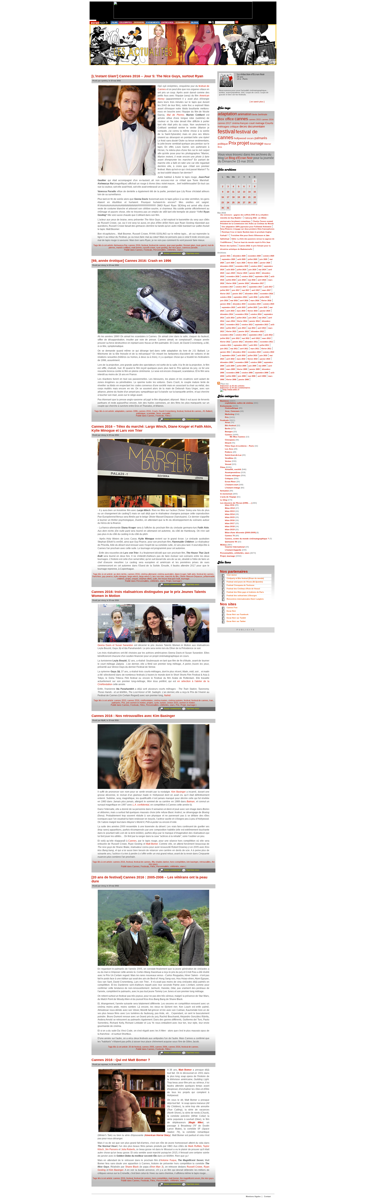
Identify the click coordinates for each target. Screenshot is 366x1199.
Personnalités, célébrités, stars (167, 250)
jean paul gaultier (174, 245)
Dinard (228, 443)
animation (244, 114)
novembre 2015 (254, 304)
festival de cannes (157, 245)
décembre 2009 (226, 362)
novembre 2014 (241, 314)
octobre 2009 (256, 362)
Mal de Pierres (175, 115)
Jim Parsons (111, 1149)
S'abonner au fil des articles (232, 386)
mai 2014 (262, 318)
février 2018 (231, 283)
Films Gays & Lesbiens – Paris (239, 446)
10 (228, 192)
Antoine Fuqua (168, 1160)
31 (228, 208)
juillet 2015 (252, 307)
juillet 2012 (225, 338)
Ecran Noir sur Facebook (237, 614)
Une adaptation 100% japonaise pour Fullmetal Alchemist (246, 227)
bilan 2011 (229, 505)
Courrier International (235, 547)
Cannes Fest (232, 608)
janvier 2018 (243, 283)
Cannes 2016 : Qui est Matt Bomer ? (121, 1060)
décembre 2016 (251, 294)
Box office (226, 119)
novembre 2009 (241, 362)
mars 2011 (254, 349)
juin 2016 (224, 301)
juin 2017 (236, 290)
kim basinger (192, 862)
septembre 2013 (261, 325)
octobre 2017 (240, 287)
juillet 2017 (225, 290)
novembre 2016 (266, 294)
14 (249, 192)
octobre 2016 (225, 297)
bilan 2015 (230, 517)
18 (233, 197)
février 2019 (242, 273)
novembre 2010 (254, 352)
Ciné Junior (232, 575)
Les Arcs (229, 449)
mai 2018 (251, 280)
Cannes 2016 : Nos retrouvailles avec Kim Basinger (133, 716)
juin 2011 (224, 349)
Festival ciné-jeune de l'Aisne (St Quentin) (245, 582)
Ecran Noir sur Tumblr (236, 618)
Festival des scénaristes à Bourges (242, 596)
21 (249, 197)
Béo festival (230, 425)
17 (228, 197)
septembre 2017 (255, 287)
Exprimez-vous (192, 253)
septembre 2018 (261, 276)
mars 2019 (230, 273)
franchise (96, 576)
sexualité (166, 413)
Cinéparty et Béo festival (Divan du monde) (245, 578)
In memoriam (226, 494)
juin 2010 (263, 355)
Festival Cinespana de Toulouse (240, 585)
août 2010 (241, 355)
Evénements (226, 406)
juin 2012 (236, 338)
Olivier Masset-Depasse (191, 576)
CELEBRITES (126, 22)
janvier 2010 (265, 359)
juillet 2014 (241, 318)
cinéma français (240, 123)
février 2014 (242, 321)
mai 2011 (234, 349)
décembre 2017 (257, 283)
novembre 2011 (266, 342)
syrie (156, 702)
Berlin (254, 114)
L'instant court (231, 485)
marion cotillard (123, 247)
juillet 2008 (231, 376)
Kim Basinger (178, 791)
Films (167, 415)
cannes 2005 (148, 1047)
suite (155, 578)
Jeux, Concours (232, 411)
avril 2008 (262, 376)
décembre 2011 (251, 342)
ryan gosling (162, 247)
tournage (185, 578)
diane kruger (180, 574)
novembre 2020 (254, 256)
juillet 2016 (264, 297)
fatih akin (191, 574)
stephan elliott (145, 578)
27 (244, 202)
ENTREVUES (167, 22)
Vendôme (229, 458)
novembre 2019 (241, 266)
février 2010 (253, 359)
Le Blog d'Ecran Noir (239, 158)
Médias (223, 545)
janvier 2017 (237, 294)
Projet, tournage (173, 581)
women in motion (187, 702)
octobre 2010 (268, 352)
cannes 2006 (161, 1047)
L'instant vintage (232, 488)
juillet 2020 (252, 259)
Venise (228, 461)
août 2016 (253, 297)
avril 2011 (244, 349)
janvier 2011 (225, 352)
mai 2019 (262, 270)
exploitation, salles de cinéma (239, 403)
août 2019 (230, 270)
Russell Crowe (194, 1166)
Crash (155, 411)
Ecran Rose (230, 482)
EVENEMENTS (153, 22)
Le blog (223, 500)
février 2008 (231, 380)
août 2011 (253, 345)
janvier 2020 (265, 263)
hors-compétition (177, 862)
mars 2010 (241, 359)
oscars (250, 138)
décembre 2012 (257, 331)
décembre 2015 (239, 304)
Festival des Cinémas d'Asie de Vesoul (243, 589)
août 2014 (230, 318)
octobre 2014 (256, 314)
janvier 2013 (243, 331)
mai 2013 (251, 328)
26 (239, 202)
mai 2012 (245, 338)
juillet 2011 (264, 345)
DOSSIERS (139, 22)
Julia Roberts (128, 1149)
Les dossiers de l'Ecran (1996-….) (236, 503)
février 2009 (242, 369)
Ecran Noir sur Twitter (236, 621)
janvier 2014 (254, 321)
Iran (211, 700)
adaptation (119, 411)
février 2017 (225, 294)
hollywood (240, 138)
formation (224, 491)
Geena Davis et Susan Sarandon (115, 645)
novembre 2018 (232, 276)
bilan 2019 (230, 529)
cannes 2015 (120, 700)
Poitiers (228, 452)
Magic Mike (196, 1122)
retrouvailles (205, 862)
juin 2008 (242, 376)
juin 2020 (263, 259)
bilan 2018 (230, 526)
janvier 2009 (254, 369)
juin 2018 (242, 280)
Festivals (148, 250)
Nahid (167, 695)
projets (150, 702)
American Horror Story (157, 1135)
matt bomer (136, 247)
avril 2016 (244, 301)
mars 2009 (230, 369)
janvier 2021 (225, 256)
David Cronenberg (167, 411)
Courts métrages (232, 475)
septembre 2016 (240, 297)
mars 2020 (241, 263)
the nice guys (175, 247)
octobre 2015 (268, 304)
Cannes (139, 250)
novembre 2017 (226, 287)
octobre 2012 (240, 335)
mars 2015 (241, 311)
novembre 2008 (232, 373)
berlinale (262, 114)
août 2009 (230, 366)
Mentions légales (253, 1196)
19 (239, 197)
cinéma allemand (148, 574)
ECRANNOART (182, 22)
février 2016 (266, 301)
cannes (241, 118)
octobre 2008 (247, 373)
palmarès (116, 702)
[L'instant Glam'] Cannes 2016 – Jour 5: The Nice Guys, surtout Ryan (147, 76)
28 (249, 202)
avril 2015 (230, 311)
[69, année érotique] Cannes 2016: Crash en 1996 (131, 261)
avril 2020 (230, 263)
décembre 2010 (239, 352)
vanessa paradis (190, 247)
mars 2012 (266, 338)
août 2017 (268, 287)
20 (244, 197)
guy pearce (107, 576)
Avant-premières (232, 472)
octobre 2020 (268, 256)
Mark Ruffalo (194, 1146)
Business (224, 401)
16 (223, 197)
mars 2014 (230, 321)
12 (239, 192)
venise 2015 (172, 702)
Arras (227, 422)
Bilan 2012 (230, 508)
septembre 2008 (261, 373)
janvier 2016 (225, 304)
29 (255, 202)
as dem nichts (120, 574)
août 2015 (241, 307)
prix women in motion (136, 702)
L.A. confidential (141, 804)
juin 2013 (242, 328)
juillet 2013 (231, 328)
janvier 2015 (265, 311)
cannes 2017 (224, 123)
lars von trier (158, 576)
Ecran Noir (231, 611)
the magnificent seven (190, 1178)
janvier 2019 (254, 273)
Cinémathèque (231, 408)
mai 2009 (262, 366)
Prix (123, 702)
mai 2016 (234, 301)
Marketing (229, 414)
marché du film (172, 576)
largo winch (133, 576)
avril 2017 (256, 290)
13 (244, 192)
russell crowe (149, 247)
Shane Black (132, 1166)
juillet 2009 (241, 366)
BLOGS (194, 22)
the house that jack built (169, 578)
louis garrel (201, 245)
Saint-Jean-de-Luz (233, 455)
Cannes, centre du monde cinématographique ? (247, 539)
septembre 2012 (255, 335)
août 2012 (268, 335)
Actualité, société (233, 469)
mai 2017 (245, 290)
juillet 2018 (231, 280)
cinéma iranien (160, 700)
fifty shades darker (160, 862)
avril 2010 (230, 359)
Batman (191, 801)
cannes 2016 (134, 245)
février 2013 (231, 331)
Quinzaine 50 (231, 542)
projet (128, 578)
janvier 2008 (243, 380)
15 (255, 192)
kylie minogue (120, 576)
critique (234, 126)
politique (223, 143)
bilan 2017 (230, 523)
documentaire (256, 126)
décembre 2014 (226, 314)
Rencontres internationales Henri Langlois (245, 599)
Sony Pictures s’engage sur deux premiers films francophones (247, 229)
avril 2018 (262, 280)
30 (223, 208)
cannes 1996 (132, 411)
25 (233, 202)
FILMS (114, 22)
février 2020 (253, 263)
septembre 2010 (228, 355)
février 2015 (253, 311)
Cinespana (230, 440)
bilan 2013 (230, 511)
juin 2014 (252, 318)
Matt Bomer (152, 844)
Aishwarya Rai (120, 245)
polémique (140, 413)
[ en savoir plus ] (257, 102)
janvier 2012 (237, 342)
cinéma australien (165, 574)
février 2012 (225, 342)
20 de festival (135, 1047)
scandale (151, 413)
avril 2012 (256, 338)
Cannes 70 (230, 536)
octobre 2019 (256, 266)
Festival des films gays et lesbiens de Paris (245, 592)
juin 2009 (252, 366)
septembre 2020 (228, 259)
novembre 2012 (226, 335)
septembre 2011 (240, 345)
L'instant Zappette (233, 550)
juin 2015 (263, 307)
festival (144, 245)
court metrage (256, 123)
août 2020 (241, 259)
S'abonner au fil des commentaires (235, 388)
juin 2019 (252, 270)
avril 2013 (262, 328)
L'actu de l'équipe (228, 497)
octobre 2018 (247, 276)
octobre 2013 (247, 325)
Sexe (158, 413)
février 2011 (266, 349)
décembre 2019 (226, 266)
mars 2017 (266, 290)
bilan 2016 (230, 520)
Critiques (229, 478)
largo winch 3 (145, 576)
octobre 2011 (225, 345)
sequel (135, 578)
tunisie (163, 702)
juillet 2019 (241, 270)
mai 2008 (251, 376)
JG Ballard (207, 411)
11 (233, 192)
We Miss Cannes (237, 437)
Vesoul (228, 464)
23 (223, 202)
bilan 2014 (230, 514)
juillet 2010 (252, 355)
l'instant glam (189, 245)
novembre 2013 (232, 325)
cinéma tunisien (175, 700)
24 (228, 202)
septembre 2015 (228, 307)
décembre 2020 (239, 256)
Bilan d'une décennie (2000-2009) (240, 532)
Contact (267, 1196)
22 (255, 197)
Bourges (229, 432)
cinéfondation (146, 700)
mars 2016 (254, 301)
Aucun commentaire (172, 253)
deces (243, 126)
